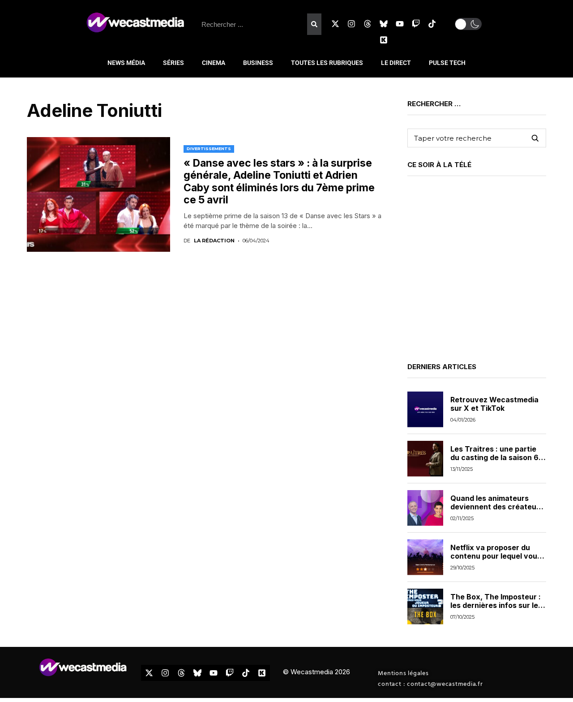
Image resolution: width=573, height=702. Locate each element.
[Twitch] (416, 24)
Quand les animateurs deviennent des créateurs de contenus (496, 507)
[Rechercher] (314, 24)
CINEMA (213, 62)
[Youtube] (400, 24)
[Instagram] (351, 24)
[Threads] (367, 24)
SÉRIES (173, 62)
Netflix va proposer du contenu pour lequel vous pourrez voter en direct (495, 556)
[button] (468, 24)
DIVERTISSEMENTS (209, 148)
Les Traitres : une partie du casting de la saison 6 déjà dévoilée (494, 457)
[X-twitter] (335, 24)
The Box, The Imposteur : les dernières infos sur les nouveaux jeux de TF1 (496, 605)
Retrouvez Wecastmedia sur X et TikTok (494, 404)
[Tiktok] (432, 24)
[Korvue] (384, 40)
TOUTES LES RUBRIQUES (327, 62)
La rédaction (214, 241)
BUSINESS (258, 62)
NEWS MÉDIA (126, 62)
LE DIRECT (396, 62)
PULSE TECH (447, 62)
